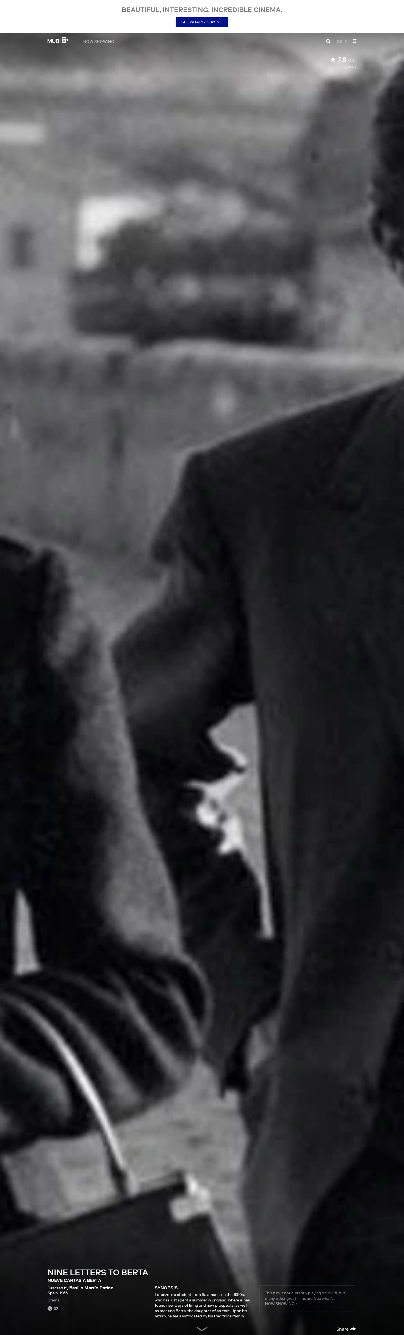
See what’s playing (202, 22)
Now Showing (98, 41)
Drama (54, 1300)
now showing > (281, 1303)
